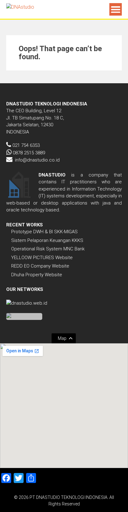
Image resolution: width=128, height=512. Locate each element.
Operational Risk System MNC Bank (48, 249)
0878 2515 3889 (29, 153)
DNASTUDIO (52, 175)
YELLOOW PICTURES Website (42, 257)
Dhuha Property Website (36, 275)
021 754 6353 (26, 145)
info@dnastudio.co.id (37, 160)
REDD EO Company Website (40, 266)
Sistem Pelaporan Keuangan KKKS (47, 240)
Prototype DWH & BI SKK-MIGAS (44, 231)
